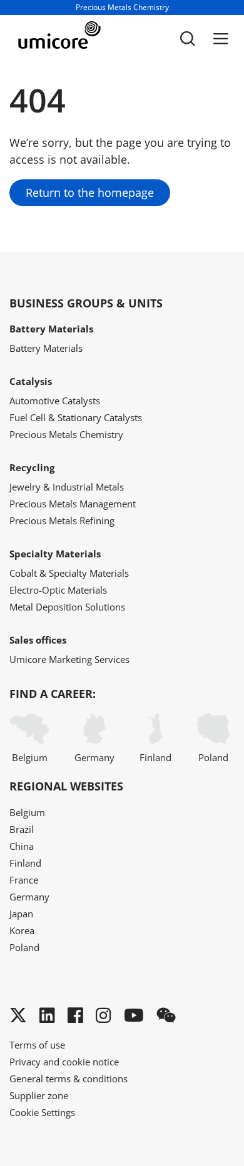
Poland (213, 757)
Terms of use (37, 1045)
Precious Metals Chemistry (66, 434)
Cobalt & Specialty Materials (69, 573)
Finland (155, 757)
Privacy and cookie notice (64, 1061)
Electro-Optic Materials (58, 590)
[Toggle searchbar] (187, 38)
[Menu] (221, 38)
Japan (21, 913)
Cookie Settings (42, 1112)
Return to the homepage (90, 192)
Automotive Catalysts (54, 400)
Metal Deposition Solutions (67, 606)
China (21, 846)
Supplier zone (38, 1095)
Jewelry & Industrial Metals (66, 487)
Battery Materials (46, 348)
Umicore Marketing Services (69, 659)
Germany (94, 757)
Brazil (21, 829)
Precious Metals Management (72, 503)
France (23, 880)
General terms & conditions (68, 1078)
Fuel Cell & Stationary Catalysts (75, 417)
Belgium (30, 757)
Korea (21, 930)
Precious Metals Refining (61, 520)
